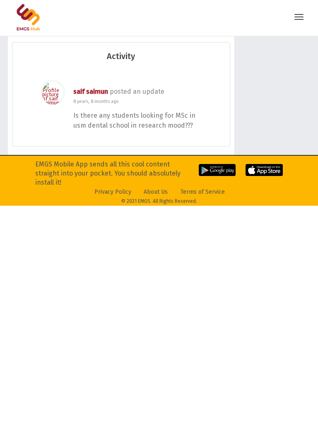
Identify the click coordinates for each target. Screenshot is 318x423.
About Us (156, 191)
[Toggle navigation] (299, 17)
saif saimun (90, 91)
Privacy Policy (112, 191)
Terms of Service (203, 191)
